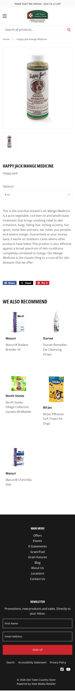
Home (6, 39)
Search (10, 662)
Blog (38, 563)
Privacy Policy (58, 662)
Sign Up (38, 649)
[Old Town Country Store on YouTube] (68, 670)
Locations (37, 573)
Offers (37, 536)
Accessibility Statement (32, 662)
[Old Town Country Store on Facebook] (62, 670)
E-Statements (37, 546)
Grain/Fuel (37, 552)
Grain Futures (37, 557)
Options (8, 186)
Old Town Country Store (41, 679)
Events (37, 541)
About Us (37, 568)
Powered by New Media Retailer (36, 684)
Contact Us (37, 579)
